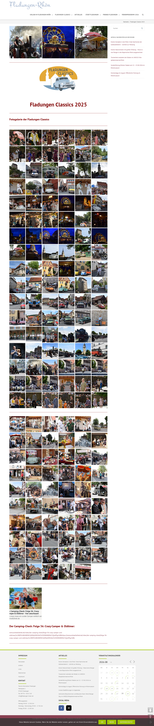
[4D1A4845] (34, 539)
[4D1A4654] (17, 555)
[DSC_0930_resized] (34, 400)
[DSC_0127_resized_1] (99, 154)
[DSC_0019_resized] (50, 138)
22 (128, 688)
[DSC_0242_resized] (99, 187)
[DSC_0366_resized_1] (50, 220)
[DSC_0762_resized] (17, 367)
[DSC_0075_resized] (17, 154)
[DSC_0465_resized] (67, 269)
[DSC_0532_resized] (34, 302)
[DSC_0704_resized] (67, 351)
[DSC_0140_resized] (83, 170)
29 (112, 673)
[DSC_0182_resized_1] (34, 187)
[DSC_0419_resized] (34, 252)
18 (107, 688)
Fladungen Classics (62, 15)
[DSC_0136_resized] (50, 170)
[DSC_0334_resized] (99, 203)
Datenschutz (21, 673)
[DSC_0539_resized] (83, 302)
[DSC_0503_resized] (67, 285)
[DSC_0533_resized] (50, 302)
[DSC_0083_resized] (34, 154)
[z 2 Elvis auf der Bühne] (83, 424)
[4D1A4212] (83, 572)
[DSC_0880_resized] (67, 384)
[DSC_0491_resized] (50, 285)
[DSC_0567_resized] (99, 318)
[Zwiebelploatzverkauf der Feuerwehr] (17, 424)
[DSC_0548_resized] (34, 318)
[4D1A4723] (99, 555)
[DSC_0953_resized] (83, 400)
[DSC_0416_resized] (99, 236)
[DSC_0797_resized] (83, 367)
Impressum (21, 676)
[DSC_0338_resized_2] (17, 220)
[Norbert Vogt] (34, 457)
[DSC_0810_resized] (17, 384)
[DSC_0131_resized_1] (34, 170)
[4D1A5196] (50, 506)
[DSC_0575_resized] (17, 335)
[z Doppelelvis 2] (34, 424)
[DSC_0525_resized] (99, 285)
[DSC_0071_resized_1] (99, 138)
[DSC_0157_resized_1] (99, 170)
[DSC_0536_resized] (67, 302)
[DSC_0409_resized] (17, 236)
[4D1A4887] (99, 522)
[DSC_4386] (17, 490)
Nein (112, 722)
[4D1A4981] (50, 522)
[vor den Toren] (99, 424)
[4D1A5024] (34, 522)
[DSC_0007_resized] (17, 138)
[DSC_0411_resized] (34, 236)
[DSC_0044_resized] (83, 138)
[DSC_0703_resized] (50, 351)
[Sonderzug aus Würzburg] (99, 457)
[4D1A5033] (17, 522)
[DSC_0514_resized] (83, 285)
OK (102, 722)
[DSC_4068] (34, 490)
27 (117, 694)
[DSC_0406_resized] (83, 220)
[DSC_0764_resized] (25, 42)
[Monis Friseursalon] (99, 440)
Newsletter (21, 662)
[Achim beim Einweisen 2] (67, 506)
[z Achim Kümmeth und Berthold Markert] (67, 424)
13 (117, 683)
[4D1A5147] (34, 506)
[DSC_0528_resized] (17, 302)
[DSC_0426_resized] (67, 252)
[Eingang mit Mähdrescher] (99, 473)
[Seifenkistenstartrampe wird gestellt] (83, 457)
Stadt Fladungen (92, 15)
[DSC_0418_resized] (91, 42)
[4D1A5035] (67, 490)
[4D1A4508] (50, 572)
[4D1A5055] (83, 490)
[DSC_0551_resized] (50, 318)
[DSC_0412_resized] (50, 236)
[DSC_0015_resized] (34, 138)
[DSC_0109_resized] (83, 154)
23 (133, 688)
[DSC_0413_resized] (58, 42)
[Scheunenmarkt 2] (67, 457)
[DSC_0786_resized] (67, 367)
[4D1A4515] (34, 572)
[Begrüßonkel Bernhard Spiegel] (99, 506)
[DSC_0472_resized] (83, 269)
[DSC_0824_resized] (34, 384)
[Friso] (25, 604)
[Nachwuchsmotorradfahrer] (17, 457)
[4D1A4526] (17, 572)
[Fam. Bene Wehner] (83, 473)
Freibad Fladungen (110, 15)
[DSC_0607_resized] (83, 335)
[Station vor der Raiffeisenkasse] (50, 440)
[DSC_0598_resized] (50, 335)
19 (112, 688)
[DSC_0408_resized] (99, 220)
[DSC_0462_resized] (34, 269)
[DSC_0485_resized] (17, 285)
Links (19, 669)
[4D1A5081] (17, 506)
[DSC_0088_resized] (50, 154)
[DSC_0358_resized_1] (34, 220)
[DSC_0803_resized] (99, 367)
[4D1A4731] (50, 539)
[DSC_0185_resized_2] (50, 187)
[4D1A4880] (17, 539)
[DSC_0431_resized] (83, 252)
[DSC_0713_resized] (83, 351)
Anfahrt (20, 665)
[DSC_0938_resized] (99, 400)
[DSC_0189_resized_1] (67, 187)
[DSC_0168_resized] (17, 187)
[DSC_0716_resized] (99, 351)
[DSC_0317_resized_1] (83, 203)
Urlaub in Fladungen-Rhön (40, 15)
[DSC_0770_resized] (50, 367)
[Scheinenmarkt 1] (50, 457)
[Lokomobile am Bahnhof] (83, 440)
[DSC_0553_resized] (67, 318)
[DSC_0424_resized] (50, 252)
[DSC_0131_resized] (17, 170)
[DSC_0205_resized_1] (83, 187)
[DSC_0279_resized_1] (34, 203)
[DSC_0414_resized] (83, 236)
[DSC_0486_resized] (34, 285)
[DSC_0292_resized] (67, 203)
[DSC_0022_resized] (67, 138)
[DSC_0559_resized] (83, 318)
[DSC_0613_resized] (17, 351)
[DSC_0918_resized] (17, 400)
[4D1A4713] (67, 555)
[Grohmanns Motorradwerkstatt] (50, 473)
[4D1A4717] (83, 555)
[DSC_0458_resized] (17, 269)
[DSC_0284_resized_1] (50, 203)
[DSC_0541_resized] (99, 302)
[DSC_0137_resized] (67, 170)
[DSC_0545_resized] (17, 318)
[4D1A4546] (99, 539)
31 (122, 673)
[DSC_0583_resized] (34, 335)
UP (150, 716)
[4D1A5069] (99, 490)
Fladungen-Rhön (30, 5)
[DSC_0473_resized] (99, 269)
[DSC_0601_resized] (67, 335)
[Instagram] (68, 708)
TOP (150, 709)
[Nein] (151, 722)
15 (128, 683)
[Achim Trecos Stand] (83, 506)
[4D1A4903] (67, 522)
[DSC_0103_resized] (67, 154)
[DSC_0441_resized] (99, 252)
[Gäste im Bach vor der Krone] (67, 473)
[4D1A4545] (83, 539)
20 (117, 688)
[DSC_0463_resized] (50, 269)
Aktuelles (78, 15)
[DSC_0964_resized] (67, 400)
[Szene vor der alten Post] (34, 440)
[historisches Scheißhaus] (17, 473)
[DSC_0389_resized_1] (67, 220)
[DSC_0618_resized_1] (34, 351)
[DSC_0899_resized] (83, 384)
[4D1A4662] (34, 555)
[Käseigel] (67, 440)
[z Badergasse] (50, 424)
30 (117, 673)
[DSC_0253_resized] (17, 203)
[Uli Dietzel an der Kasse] (17, 440)
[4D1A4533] (67, 539)
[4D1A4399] (67, 572)
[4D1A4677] (50, 555)
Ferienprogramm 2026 (130, 15)
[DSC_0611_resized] (99, 335)
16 (133, 683)
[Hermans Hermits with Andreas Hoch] (34, 473)
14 (122, 683)
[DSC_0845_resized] (50, 384)
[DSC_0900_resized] (99, 384)
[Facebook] (61, 708)
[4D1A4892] (83, 522)
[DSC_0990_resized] (50, 400)
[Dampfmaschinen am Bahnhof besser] (50, 490)
